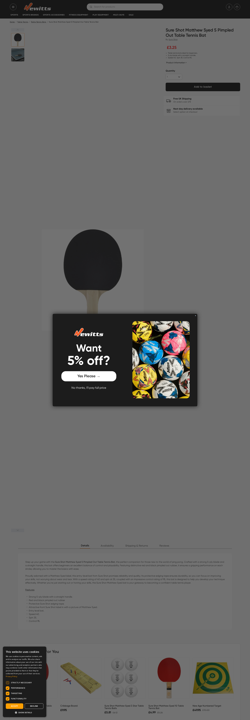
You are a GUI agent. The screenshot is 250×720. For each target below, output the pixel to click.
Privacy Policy (11, 676)
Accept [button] (14, 706)
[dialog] (24, 682)
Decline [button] (34, 706)
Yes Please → (88, 376)
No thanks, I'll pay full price (88, 387)
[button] (24, 712)
